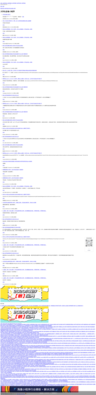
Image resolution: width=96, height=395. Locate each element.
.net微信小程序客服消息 (29, 354)
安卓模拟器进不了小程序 (12, 324)
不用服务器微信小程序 (42, 326)
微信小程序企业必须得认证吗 (70, 377)
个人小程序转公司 (4, 338)
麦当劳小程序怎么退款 (14, 352)
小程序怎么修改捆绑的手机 (28, 380)
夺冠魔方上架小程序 (4, 331)
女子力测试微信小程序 (20, 354)
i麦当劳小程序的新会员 (71, 343)
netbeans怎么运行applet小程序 (77, 354)
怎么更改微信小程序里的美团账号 (75, 384)
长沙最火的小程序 (16, 330)
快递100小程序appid (17, 347)
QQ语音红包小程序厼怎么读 (85, 361)
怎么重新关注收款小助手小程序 (38, 384)
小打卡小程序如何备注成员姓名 (17, 380)
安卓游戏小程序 (62, 324)
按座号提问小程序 (79, 324)
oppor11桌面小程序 (44, 357)
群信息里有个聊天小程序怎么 (6, 361)
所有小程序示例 (30, 366)
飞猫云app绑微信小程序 (5, 337)
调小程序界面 (77, 331)
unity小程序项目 (61, 371)
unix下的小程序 (84, 371)
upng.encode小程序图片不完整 (52, 371)
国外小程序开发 (85, 338)
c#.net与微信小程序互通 (45, 329)
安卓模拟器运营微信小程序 (70, 324)
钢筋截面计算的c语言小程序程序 (51, 338)
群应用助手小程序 (67, 361)
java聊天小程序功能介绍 (15, 345)
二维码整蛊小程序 (90, 333)
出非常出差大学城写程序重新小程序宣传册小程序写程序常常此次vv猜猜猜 (17, 161)
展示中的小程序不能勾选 (87, 384)
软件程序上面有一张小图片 (29, 365)
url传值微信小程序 (28, 371)
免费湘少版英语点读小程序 (67, 353)
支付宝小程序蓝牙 (11, 385)
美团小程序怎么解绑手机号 (15, 353)
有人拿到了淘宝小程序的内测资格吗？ (8, 305)
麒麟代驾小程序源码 (21, 363)
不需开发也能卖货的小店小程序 (15, 326)
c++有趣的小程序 (54, 329)
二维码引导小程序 (65, 333)
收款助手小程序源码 (17, 366)
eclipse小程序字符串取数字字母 (16, 333)
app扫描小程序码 (8, 325)
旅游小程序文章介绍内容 (8, 351)
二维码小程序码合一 (83, 333)
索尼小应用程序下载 (12, 367)
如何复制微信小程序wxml (54, 364)
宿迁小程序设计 (61, 366)
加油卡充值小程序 (87, 345)
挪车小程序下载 (3, 356)
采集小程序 (39, 329)
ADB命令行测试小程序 (54, 324)
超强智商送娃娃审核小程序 (5, 329)
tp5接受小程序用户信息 (10, 370)
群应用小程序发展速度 (16, 361)
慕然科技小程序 (77, 352)
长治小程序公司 (82, 329)
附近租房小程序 (52, 336)
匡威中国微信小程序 (4, 347)
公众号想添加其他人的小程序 (22, 338)
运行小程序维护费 (34, 381)
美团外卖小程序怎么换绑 (5, 352)
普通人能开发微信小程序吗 (5, 359)
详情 (23, 16)
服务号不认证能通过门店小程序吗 (78, 336)
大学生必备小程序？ (7, 14)
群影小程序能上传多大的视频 (11, 363)
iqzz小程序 (2, 343)
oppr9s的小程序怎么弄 (10, 358)
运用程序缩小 (73, 381)
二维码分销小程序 (26, 333)
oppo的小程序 (3, 358)
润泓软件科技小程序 (4, 364)
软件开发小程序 (70, 364)
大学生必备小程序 (12, 8)
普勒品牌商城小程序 (20, 360)
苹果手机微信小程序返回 (33, 359)
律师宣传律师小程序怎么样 (63, 350)
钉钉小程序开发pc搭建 (36, 331)
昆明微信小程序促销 (34, 347)
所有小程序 (2, 366)
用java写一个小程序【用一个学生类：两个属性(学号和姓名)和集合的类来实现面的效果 (20, 70)
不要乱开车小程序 (48, 327)
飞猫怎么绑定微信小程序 (90, 336)
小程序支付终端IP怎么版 (72, 379)
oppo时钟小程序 (83, 357)
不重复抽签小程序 (25, 326)
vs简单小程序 (36, 373)
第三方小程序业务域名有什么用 (26, 331)
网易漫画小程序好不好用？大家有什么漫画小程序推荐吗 (62, 305)
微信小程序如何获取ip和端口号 (19, 376)
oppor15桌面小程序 (52, 357)
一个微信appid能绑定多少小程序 (54, 381)
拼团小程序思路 (25, 359)
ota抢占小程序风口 (37, 357)
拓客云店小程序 (18, 370)
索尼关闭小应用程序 (21, 367)
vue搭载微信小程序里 (52, 373)
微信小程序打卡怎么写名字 (69, 376)
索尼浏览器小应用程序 (75, 366)
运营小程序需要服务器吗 (65, 381)
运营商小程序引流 (44, 383)
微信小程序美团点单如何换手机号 (57, 377)
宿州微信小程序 (46, 366)
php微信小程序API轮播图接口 (36, 360)
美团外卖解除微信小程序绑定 (86, 352)
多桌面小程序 (65, 331)
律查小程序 (22, 351)
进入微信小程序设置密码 (5, 345)
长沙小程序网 (68, 329)
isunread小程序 (27, 343)
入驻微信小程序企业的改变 (40, 365)
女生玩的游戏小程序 (4, 354)
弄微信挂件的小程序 (87, 354)
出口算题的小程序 (74, 329)
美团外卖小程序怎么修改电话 (27, 353)
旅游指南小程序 (10, 350)
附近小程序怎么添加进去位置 (43, 336)
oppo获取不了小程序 (13, 357)
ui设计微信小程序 (42, 371)
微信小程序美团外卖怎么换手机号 (32, 376)
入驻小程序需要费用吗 (44, 364)
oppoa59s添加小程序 (19, 358)
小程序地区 (23, 3)
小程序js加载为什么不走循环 (6, 379)
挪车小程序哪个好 (48, 354)
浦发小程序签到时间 (11, 360)
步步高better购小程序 (4, 326)
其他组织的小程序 (45, 361)
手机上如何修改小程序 (53, 366)
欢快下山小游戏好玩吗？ (78, 305)
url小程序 (78, 371)
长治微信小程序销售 (62, 329)
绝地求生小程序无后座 (26, 346)
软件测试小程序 (86, 364)
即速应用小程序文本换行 (70, 345)
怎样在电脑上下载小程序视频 (47, 385)
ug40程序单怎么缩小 (11, 371)
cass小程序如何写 (23, 329)
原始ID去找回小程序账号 (13, 381)
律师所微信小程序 (16, 350)
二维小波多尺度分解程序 (5, 333)
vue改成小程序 (8, 374)
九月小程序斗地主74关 (32, 345)
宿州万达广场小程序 (84, 366)
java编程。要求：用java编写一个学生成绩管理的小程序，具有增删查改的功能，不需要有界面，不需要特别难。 (24, 210)
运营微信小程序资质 (90, 381)
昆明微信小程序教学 (53, 347)
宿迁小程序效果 (68, 366)
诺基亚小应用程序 (12, 354)
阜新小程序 (11, 336)
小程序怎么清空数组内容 (53, 379)
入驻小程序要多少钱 (63, 364)
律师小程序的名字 (44, 350)
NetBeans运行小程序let (32, 356)
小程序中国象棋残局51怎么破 (40, 380)
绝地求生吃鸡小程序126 (60, 345)
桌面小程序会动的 (64, 385)
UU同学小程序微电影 (7, 372)
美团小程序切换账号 (31, 352)
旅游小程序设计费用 (82, 350)
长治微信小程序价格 (9, 330)
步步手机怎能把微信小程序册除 (9, 327)
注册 (3, 6)
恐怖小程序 (9, 349)
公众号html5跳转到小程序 (34, 339)
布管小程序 (18, 327)
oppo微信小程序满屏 (29, 357)
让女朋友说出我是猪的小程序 (18, 365)
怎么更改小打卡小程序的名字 (15, 384)
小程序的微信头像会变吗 (36, 379)
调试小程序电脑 (71, 331)
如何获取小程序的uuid (78, 364)
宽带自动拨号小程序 (25, 347)
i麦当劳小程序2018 (54, 343)
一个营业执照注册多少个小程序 (24, 381)
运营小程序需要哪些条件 (81, 381)
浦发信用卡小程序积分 (46, 360)
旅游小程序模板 (16, 351)
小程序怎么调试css (15, 379)
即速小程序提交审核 (18, 346)
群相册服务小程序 (37, 361)
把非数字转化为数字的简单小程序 (73, 326)
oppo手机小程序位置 (60, 357)
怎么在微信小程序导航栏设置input (62, 384)
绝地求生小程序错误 (46, 346)
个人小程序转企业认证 (77, 338)
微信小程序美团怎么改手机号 (20, 377)
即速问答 (2, 8)
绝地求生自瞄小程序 (79, 345)
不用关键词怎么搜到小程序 (53, 326)
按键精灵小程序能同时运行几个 (18, 325)
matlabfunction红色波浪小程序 (41, 352)
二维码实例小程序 (40, 333)
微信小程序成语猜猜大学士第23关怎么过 (11, 95)
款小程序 (85, 347)
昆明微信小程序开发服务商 (43, 347)
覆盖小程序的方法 (22, 337)
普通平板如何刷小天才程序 (16, 359)
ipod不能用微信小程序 (88, 343)
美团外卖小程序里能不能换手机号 (67, 352)
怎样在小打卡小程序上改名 (20, 385)
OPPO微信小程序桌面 (68, 357)
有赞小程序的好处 (4, 381)
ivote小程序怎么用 (80, 343)
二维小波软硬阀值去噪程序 (49, 333)
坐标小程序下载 (29, 385)
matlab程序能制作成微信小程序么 (47, 353)
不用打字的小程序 (83, 326)
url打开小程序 (67, 371)
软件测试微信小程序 (21, 364)
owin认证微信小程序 (90, 357)
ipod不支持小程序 (10, 344)
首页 (1, 3)
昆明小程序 (11, 347)
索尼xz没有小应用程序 (38, 366)
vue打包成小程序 (18, 373)
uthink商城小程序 (90, 371)
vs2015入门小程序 (3, 373)
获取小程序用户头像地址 (15, 340)
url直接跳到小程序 (35, 371)
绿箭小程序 (26, 351)
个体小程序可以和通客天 (10, 339)
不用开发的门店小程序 (33, 327)
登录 (1, 6)
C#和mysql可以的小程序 (31, 329)
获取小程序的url (60, 340)
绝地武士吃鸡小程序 (41, 345)
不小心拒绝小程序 (41, 327)
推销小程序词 (24, 370)
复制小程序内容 (29, 337)
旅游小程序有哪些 (32, 351)
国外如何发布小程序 (32, 338)
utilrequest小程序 (3, 371)
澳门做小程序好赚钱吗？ (34, 305)
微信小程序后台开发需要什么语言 (45, 376)
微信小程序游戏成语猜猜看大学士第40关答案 (11, 227)
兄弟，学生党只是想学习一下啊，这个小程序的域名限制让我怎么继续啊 (17, 20)
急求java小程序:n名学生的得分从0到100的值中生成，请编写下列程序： (17, 128)
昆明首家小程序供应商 (23, 349)
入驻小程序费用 (36, 364)
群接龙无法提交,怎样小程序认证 (27, 361)
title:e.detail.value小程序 (31, 370)
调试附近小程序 (36, 332)
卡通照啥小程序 (90, 347)
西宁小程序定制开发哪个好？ (45, 305)
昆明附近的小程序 (15, 349)
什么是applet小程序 (9, 366)
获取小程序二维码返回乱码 (25, 340)
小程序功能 (9, 3)
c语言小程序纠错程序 (15, 329)
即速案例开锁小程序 (24, 345)
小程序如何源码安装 (6, 380)
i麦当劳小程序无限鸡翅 (62, 343)
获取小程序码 (66, 340)
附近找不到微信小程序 (17, 336)
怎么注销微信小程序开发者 (26, 384)
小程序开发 (4, 3)
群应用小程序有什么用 (75, 361)
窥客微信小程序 (80, 347)
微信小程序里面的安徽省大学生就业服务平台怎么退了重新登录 (15, 53)
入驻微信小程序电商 (29, 364)
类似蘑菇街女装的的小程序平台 (27, 350)
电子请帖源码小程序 (84, 331)
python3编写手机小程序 (88, 359)
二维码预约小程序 (58, 333)
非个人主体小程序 (58, 336)
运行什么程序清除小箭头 (43, 381)
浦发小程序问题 (27, 360)
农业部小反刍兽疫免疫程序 (22, 356)
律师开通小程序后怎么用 (53, 350)
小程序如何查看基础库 (63, 380)
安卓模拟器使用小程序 (44, 324)
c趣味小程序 (87, 329)
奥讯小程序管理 (3, 324)
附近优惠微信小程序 (26, 336)
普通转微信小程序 (42, 359)
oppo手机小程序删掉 (4, 357)
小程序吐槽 (14, 3)
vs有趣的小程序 (25, 373)
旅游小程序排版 (3, 350)
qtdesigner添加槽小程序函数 (37, 363)
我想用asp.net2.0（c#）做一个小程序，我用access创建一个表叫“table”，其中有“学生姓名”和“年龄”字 (22, 78)
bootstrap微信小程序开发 (33, 326)
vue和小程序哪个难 (15, 374)
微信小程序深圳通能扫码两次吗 (6, 376)
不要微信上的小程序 (62, 326)
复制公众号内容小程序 (14, 337)
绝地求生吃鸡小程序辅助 (50, 345)
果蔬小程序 (70, 338)
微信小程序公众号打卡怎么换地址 (44, 377)
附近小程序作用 (36, 337)
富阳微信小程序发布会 (67, 336)
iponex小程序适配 (33, 343)
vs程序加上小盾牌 (78, 373)
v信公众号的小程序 (11, 373)
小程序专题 (18, 3)
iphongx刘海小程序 (20, 343)
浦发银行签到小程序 (80, 359)
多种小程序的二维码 (6, 332)
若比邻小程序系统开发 (7, 365)
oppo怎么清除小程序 (21, 357)
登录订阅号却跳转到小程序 (46, 331)
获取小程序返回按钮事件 (74, 340)
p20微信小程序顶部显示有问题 (52, 359)
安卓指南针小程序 (37, 325)
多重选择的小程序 (20, 332)
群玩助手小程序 (28, 363)
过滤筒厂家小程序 (18, 339)
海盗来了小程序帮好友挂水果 (84, 340)
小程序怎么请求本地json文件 (25, 379)
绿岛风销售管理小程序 (73, 350)
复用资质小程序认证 (4, 336)
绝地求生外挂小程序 (10, 346)
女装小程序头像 (55, 354)
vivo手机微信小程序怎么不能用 (62, 373)
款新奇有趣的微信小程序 (62, 347)
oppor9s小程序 (25, 358)
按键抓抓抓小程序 (87, 324)
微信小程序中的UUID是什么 (58, 376)
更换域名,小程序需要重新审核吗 (45, 339)
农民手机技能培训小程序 (39, 354)
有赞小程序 (9, 383)
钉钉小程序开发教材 (28, 332)
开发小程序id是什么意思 (71, 347)
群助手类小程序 (60, 361)
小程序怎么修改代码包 (62, 379)
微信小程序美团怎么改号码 (81, 377)
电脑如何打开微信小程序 (57, 331)
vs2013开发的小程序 (86, 373)
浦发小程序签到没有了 (70, 359)
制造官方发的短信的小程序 (50, 384)
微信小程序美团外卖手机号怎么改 (7, 377)
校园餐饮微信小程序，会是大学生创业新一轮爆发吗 (13, 169)
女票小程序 (93, 354)
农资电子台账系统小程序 (12, 356)
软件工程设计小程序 (13, 364)
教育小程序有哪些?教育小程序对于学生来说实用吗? (13, 45)
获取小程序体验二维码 (35, 340)
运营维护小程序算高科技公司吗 (18, 383)
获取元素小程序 (53, 340)
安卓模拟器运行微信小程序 (35, 324)
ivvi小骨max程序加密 (9, 343)
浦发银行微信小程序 (62, 359)
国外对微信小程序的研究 (63, 338)
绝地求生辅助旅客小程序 (36, 346)
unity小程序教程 (73, 371)
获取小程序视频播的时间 (45, 340)
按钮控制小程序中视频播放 (46, 325)
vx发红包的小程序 (22, 374)
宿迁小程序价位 (24, 366)
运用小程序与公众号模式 (35, 383)
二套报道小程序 (33, 333)
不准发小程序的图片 (25, 327)
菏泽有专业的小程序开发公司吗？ (22, 305)
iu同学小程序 (39, 343)
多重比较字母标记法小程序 (14, 331)
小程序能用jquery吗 (81, 379)
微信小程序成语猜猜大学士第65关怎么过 (11, 219)
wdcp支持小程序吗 (78, 376)
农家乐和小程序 (61, 354)
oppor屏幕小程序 (76, 357)
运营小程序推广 (27, 383)
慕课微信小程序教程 (58, 353)
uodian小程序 (21, 371)
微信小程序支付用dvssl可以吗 (31, 377)
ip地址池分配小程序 (46, 343)
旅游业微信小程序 (36, 350)
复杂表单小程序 (34, 336)
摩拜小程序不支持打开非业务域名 (53, 352)
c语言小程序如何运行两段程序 (27, 330)
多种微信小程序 (14, 332)
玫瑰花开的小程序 (23, 352)
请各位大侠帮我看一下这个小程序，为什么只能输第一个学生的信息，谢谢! (17, 29)
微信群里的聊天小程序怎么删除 (88, 376)
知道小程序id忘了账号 (36, 385)
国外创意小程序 (25, 339)
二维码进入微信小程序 (74, 333)
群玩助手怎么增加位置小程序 (48, 363)
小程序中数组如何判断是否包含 (52, 380)
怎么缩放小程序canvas (4, 384)
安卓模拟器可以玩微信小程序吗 (23, 324)
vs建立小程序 (31, 373)
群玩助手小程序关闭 (53, 361)
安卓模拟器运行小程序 (29, 325)
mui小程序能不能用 (37, 353)
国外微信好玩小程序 (12, 338)
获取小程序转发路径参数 (5, 340)
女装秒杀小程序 (68, 354)
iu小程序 (14, 343)
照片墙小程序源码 (56, 385)
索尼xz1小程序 (5, 367)
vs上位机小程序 (72, 373)
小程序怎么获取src (44, 379)
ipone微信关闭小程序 (18, 344)
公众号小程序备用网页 (40, 338)
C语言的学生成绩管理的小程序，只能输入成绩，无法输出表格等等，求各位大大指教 (19, 202)
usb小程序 (17, 371)
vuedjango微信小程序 (44, 373)
